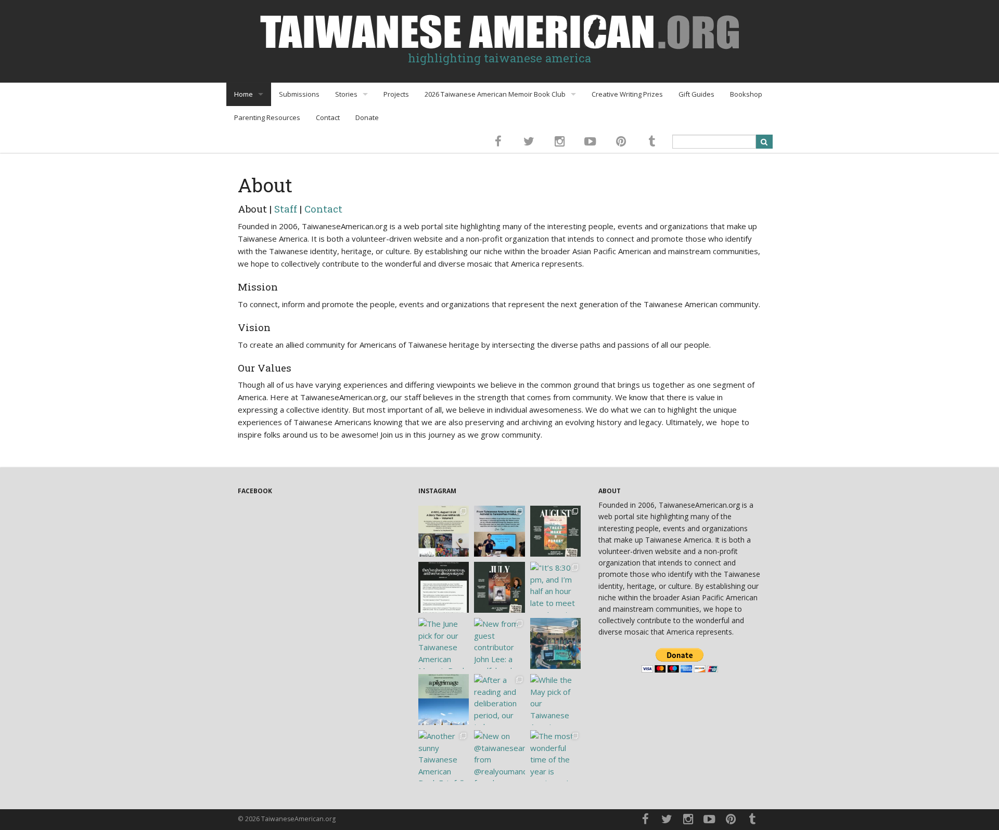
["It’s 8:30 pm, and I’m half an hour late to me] (555, 587)
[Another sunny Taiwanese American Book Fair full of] (443, 755)
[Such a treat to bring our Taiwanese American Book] (555, 643)
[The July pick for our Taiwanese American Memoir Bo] (499, 587)
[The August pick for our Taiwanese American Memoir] (555, 531)
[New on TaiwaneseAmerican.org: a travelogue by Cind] (443, 699)
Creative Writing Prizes (627, 94)
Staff (285, 208)
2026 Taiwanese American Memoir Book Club (495, 94)
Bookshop (746, 94)
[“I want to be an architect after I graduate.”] (443, 587)
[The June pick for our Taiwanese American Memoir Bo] (443, 643)
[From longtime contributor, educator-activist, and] (499, 531)
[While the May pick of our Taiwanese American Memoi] (555, 699)
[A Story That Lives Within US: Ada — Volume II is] (443, 531)
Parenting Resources (267, 117)
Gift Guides (696, 94)
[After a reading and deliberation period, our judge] (499, 699)
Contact (328, 117)
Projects (396, 94)
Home (243, 94)
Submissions (299, 94)
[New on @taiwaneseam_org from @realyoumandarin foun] (499, 755)
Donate (367, 117)
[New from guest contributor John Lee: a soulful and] (499, 643)
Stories (346, 94)
